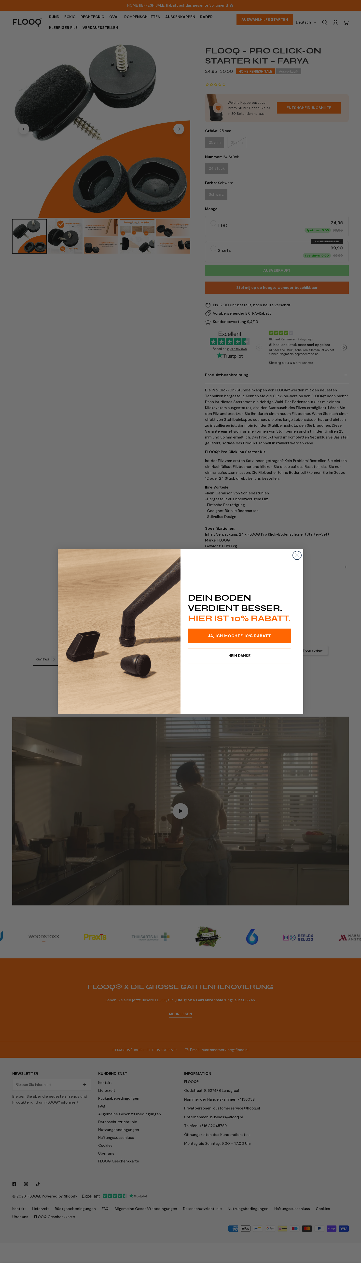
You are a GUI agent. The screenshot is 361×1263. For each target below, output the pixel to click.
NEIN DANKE (239, 655)
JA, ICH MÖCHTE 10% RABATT (239, 635)
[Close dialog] (297, 555)
